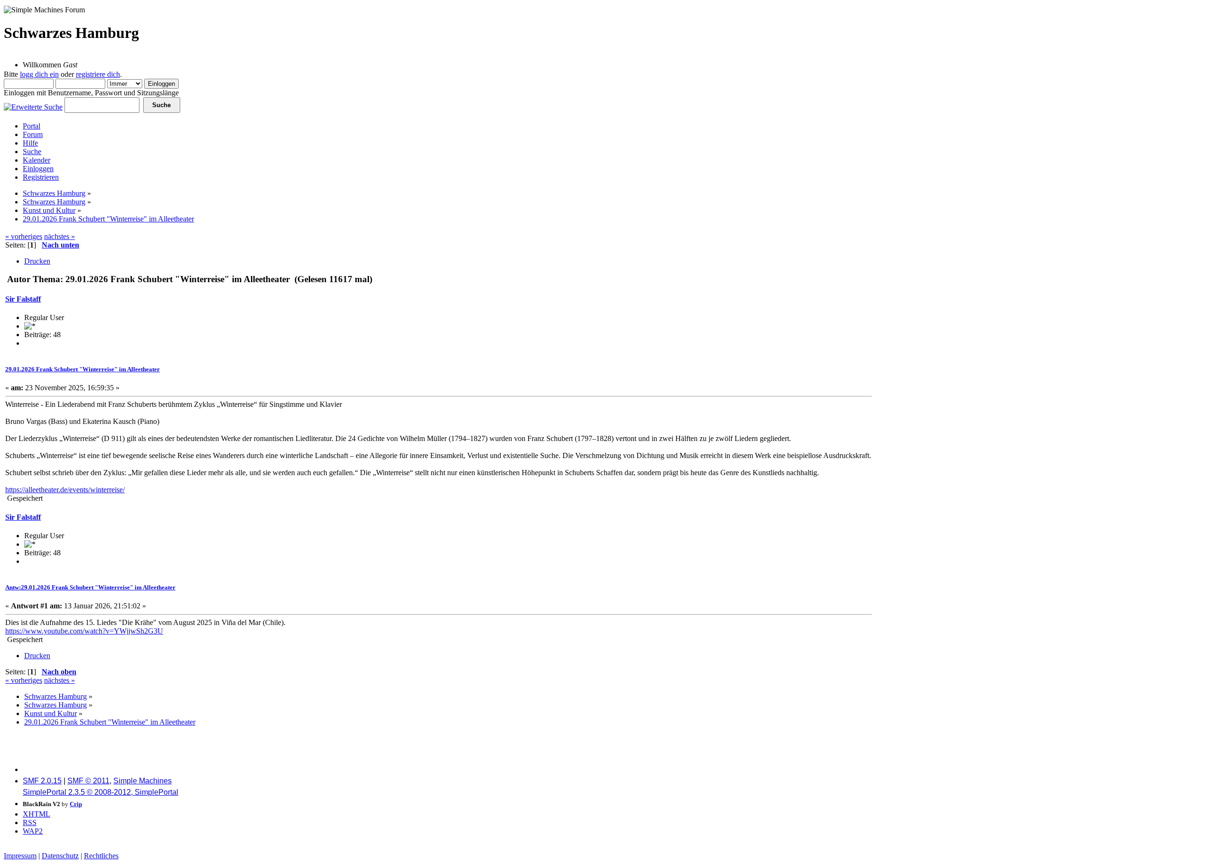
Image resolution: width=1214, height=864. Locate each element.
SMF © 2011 (88, 781)
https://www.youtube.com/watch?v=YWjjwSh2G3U (84, 631)
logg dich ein (39, 74)
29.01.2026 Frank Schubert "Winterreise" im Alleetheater (82, 369)
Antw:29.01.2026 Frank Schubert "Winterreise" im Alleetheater (90, 587)
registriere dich (98, 74)
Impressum (20, 856)
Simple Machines (142, 781)
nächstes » (59, 236)
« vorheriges (23, 236)
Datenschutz (60, 856)
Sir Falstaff (23, 299)
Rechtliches (101, 856)
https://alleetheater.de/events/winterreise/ (65, 490)
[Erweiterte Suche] (33, 105)
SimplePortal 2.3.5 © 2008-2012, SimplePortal (100, 792)
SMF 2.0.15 (42, 781)
